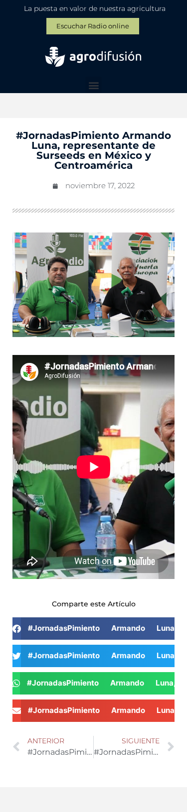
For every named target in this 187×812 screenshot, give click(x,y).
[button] (93, 85)
